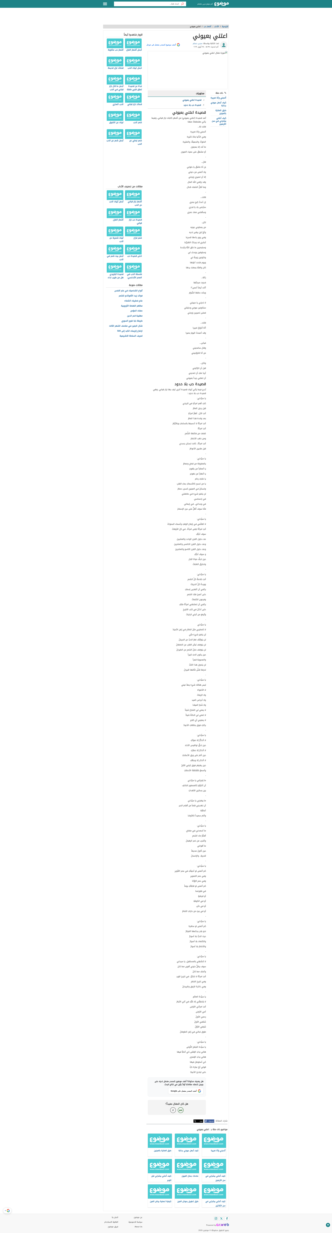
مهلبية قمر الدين (135, 316)
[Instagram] (216, 1218)
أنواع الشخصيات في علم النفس (128, 291)
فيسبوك (211, 1121)
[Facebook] (227, 1218)
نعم (180, 1110)
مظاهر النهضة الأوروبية (132, 306)
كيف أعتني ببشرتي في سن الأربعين (219, 121)
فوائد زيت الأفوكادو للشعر (131, 296)
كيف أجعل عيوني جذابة (218, 104)
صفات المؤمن (136, 311)
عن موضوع (138, 1217)
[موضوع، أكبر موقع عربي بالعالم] (221, 4)
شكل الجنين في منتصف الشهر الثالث (126, 326)
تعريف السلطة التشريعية (131, 336)
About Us (138, 1226)
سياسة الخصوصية (135, 1222)
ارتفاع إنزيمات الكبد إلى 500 (130, 331)
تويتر (201, 1121)
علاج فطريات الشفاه (133, 301)
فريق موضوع (113, 1226)
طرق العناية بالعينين (220, 111)
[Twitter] (221, 1218)
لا (173, 1110)
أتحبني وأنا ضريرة (218, 98)
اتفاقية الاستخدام (111, 1222)
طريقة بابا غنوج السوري (132, 321)
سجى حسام (197, 43)
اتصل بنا (115, 1217)
